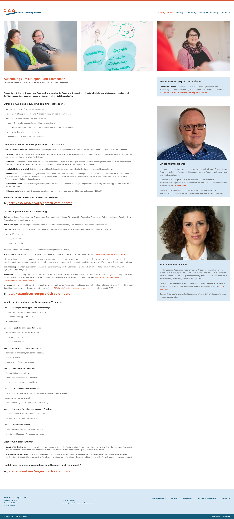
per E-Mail (54, 288)
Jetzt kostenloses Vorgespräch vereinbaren (40, 203)
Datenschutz (226, 517)
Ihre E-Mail (168, 92)
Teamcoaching (191, 13)
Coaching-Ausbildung (165, 13)
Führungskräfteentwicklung (208, 13)
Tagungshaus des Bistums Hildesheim (111, 254)
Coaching (179, 13)
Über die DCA (225, 13)
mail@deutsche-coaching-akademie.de (76, 288)
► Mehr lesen (180, 185)
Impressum (216, 517)
